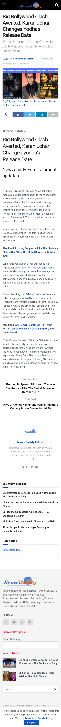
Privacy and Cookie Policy (38, 718)
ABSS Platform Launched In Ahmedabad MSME (29, 521)
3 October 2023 (45, 58)
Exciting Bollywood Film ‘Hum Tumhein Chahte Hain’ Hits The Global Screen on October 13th (30, 252)
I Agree (31, 722)
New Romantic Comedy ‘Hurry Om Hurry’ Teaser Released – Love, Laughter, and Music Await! (28, 329)
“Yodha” (7, 340)
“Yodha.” (20, 198)
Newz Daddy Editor (23, 58)
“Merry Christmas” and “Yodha (37, 267)
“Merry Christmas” (31, 213)
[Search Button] (55, 689)
